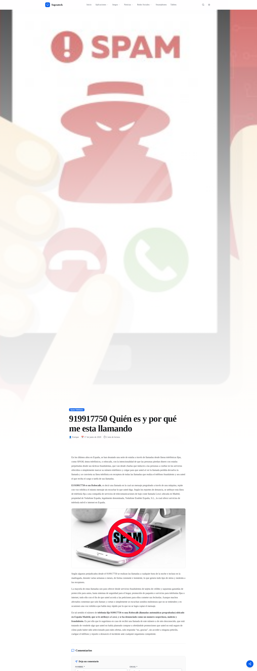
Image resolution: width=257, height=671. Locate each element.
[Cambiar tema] (209, 4)
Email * (133, 667)
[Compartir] (249, 663)
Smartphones (161, 5)
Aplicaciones (100, 5)
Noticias (127, 5)
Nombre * (80, 667)
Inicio (89, 5)
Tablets (173, 5)
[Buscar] (203, 4)
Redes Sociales (143, 5)
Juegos (115, 5)
